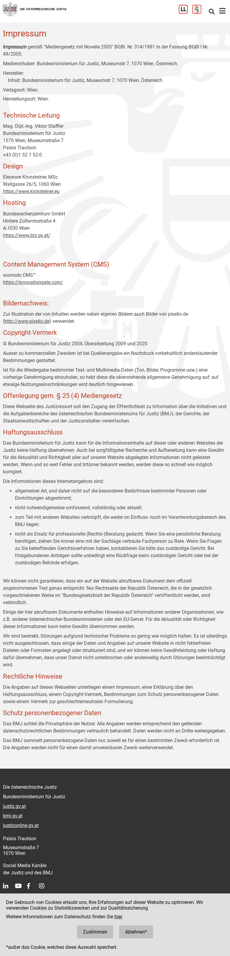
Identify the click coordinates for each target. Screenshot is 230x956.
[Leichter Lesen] (185, 12)
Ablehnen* (136, 932)
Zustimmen (95, 932)
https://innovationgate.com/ (33, 282)
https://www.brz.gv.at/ (26, 235)
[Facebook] (33, 886)
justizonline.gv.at (21, 825)
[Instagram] (45, 886)
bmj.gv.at (12, 816)
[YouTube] (21, 886)
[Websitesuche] (212, 12)
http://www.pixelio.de (26, 321)
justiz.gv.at (14, 806)
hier (118, 916)
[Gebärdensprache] (199, 12)
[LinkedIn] (9, 886)
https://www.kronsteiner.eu (31, 191)
